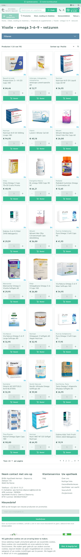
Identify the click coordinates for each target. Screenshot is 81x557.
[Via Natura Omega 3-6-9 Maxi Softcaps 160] (67, 269)
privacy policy (7, 525)
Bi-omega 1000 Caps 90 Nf (40, 184)
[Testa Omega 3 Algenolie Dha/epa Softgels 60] (67, 369)
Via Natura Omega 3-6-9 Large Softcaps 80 (13, 337)
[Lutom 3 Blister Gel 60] (40, 116)
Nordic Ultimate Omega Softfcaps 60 (39, 387)
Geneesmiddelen (64, 16)
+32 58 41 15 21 (16, 487)
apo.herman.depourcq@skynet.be (27, 490)
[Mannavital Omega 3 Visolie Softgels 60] (14, 269)
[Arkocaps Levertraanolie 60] (40, 63)
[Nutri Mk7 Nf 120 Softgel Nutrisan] (40, 420)
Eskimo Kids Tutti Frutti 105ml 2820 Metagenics (66, 435)
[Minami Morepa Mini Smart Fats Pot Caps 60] (67, 116)
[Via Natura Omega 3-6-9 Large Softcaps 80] (14, 319)
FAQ (44, 478)
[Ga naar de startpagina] (10, 10)
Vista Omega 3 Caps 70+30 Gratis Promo (11, 184)
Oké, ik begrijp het (69, 546)
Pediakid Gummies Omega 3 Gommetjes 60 (67, 184)
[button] (40, 36)
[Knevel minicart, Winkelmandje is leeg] (68, 10)
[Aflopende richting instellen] (78, 46)
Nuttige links (67, 481)
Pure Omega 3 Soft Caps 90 (66, 234)
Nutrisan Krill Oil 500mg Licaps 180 (13, 134)
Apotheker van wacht (70, 487)
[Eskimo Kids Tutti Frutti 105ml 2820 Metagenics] (67, 420)
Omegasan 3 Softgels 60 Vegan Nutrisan (40, 337)
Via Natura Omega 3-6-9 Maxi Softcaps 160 (66, 284)
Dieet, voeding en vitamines (44, 16)
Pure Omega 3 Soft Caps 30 (66, 337)
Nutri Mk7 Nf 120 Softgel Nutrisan (40, 437)
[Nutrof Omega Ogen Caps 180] (14, 420)
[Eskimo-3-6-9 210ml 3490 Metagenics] (14, 216)
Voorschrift (66, 490)
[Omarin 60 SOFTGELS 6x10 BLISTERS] (14, 369)
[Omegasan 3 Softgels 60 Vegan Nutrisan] (40, 319)
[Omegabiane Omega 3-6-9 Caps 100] (40, 269)
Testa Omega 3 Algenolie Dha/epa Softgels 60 (66, 387)
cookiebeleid (23, 553)
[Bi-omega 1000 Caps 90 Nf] (40, 166)
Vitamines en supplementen (41, 21)
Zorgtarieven (67, 493)
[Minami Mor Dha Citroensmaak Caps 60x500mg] (40, 216)
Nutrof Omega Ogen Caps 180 (14, 437)
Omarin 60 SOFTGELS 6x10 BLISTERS (12, 387)
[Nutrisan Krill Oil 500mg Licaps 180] (14, 116)
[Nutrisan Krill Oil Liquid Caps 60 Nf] (67, 63)
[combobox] (33, 10)
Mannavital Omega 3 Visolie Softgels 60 (11, 287)
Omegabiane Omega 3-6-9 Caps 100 (40, 287)
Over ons (65, 478)
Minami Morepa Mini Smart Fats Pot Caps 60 (66, 134)
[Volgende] (77, 461)
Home (4, 21)
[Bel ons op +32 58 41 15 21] (60, 10)
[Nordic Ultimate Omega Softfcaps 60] (40, 369)
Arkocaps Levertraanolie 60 (40, 83)
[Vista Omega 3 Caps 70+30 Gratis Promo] (14, 166)
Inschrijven (40, 519)
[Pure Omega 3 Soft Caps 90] (67, 216)
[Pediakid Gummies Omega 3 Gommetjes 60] (67, 166)
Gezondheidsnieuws (70, 484)
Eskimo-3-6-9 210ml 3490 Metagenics (11, 232)
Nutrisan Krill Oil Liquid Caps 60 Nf (66, 81)
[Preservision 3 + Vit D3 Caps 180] (14, 63)
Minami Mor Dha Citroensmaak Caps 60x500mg (38, 235)
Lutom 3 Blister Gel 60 (39, 133)
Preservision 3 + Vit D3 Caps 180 (12, 81)
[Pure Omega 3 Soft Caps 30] (67, 319)
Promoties (27, 16)
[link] (60, 461)
